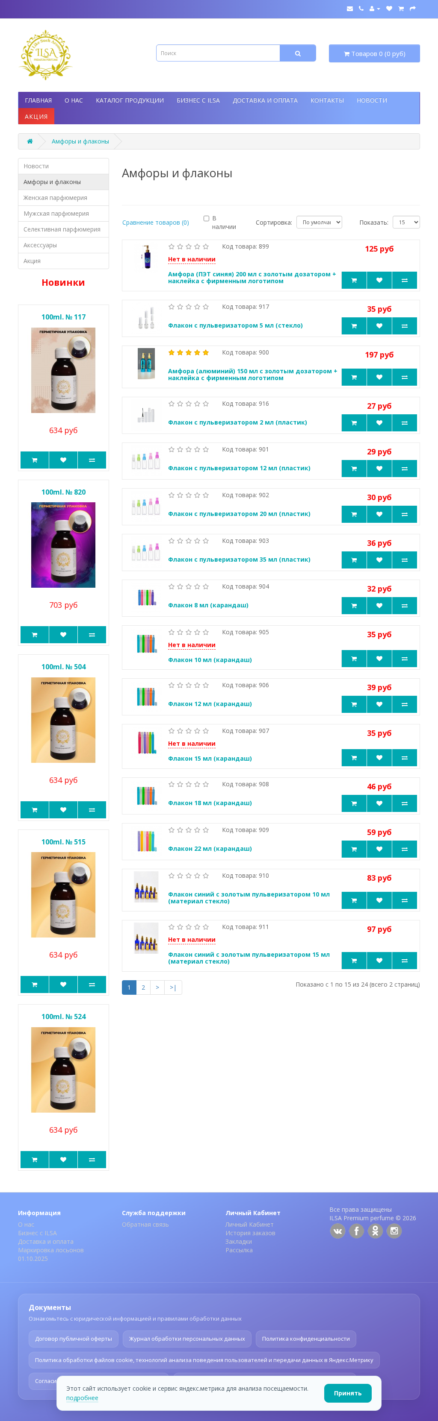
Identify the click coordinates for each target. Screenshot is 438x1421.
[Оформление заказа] (413, 8)
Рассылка (239, 1250)
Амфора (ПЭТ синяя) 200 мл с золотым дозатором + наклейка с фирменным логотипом (252, 277)
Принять (348, 1393)
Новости (36, 166)
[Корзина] (401, 8)
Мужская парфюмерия (56, 213)
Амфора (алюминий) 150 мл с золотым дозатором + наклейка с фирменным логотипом (252, 374)
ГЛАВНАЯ (38, 100)
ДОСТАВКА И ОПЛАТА (265, 100)
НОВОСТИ (372, 100)
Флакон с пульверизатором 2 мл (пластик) (237, 422)
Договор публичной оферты (73, 1338)
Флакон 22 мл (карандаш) (210, 848)
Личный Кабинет (249, 1224)
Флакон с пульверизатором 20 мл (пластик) (239, 514)
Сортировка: (274, 222)
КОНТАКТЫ (327, 100)
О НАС (74, 100)
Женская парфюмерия (55, 197)
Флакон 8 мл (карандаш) (208, 605)
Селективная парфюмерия (62, 229)
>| (173, 987)
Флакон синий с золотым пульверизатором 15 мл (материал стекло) (249, 958)
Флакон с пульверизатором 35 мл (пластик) (239, 559)
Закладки (238, 1241)
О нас (26, 1224)
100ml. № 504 (63, 666)
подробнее (82, 1398)
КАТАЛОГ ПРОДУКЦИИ (130, 100)
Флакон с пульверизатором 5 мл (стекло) (235, 325)
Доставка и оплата (46, 1241)
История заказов (250, 1233)
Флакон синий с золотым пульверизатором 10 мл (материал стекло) (249, 897)
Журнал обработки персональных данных (187, 1338)
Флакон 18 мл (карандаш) (210, 803)
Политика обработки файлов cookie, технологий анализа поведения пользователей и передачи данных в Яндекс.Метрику (204, 1360)
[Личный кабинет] (375, 8)
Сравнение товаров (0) (155, 222)
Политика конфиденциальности (306, 1338)
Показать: (373, 222)
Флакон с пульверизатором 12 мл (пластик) (239, 468)
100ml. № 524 (63, 1016)
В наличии (224, 222)
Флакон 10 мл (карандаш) (210, 660)
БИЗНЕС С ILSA (198, 100)
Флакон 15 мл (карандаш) (210, 758)
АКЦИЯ (36, 116)
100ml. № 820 (63, 492)
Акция (32, 261)
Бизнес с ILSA (37, 1233)
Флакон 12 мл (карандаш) (210, 704)
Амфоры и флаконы (80, 141)
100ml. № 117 (63, 317)
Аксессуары (40, 245)
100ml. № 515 (63, 842)
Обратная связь (145, 1224)
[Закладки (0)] (389, 8)
